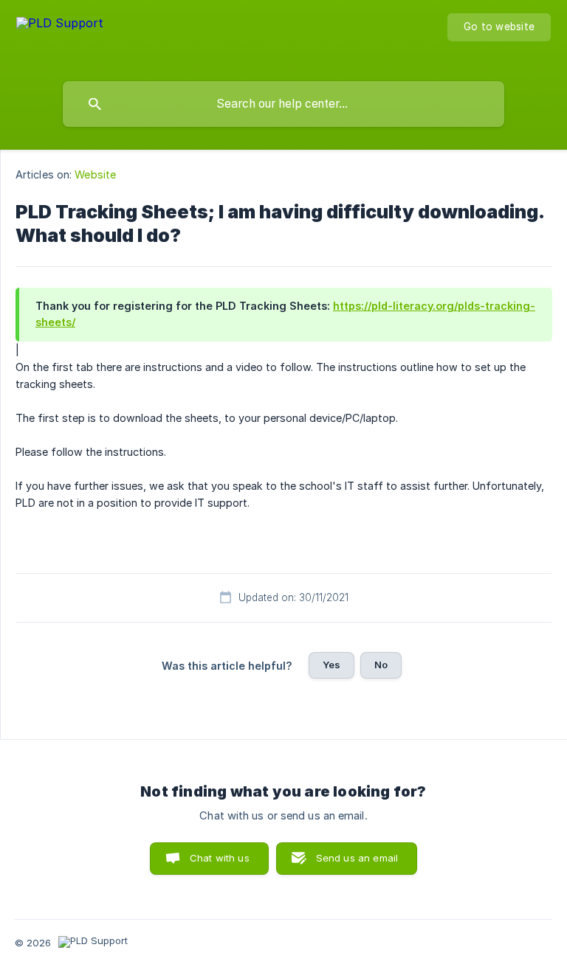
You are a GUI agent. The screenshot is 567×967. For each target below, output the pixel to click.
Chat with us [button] (220, 858)
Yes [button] (331, 664)
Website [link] (95, 174)
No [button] (381, 664)
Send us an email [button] (357, 858)
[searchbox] (283, 104)
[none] (59, 37)
